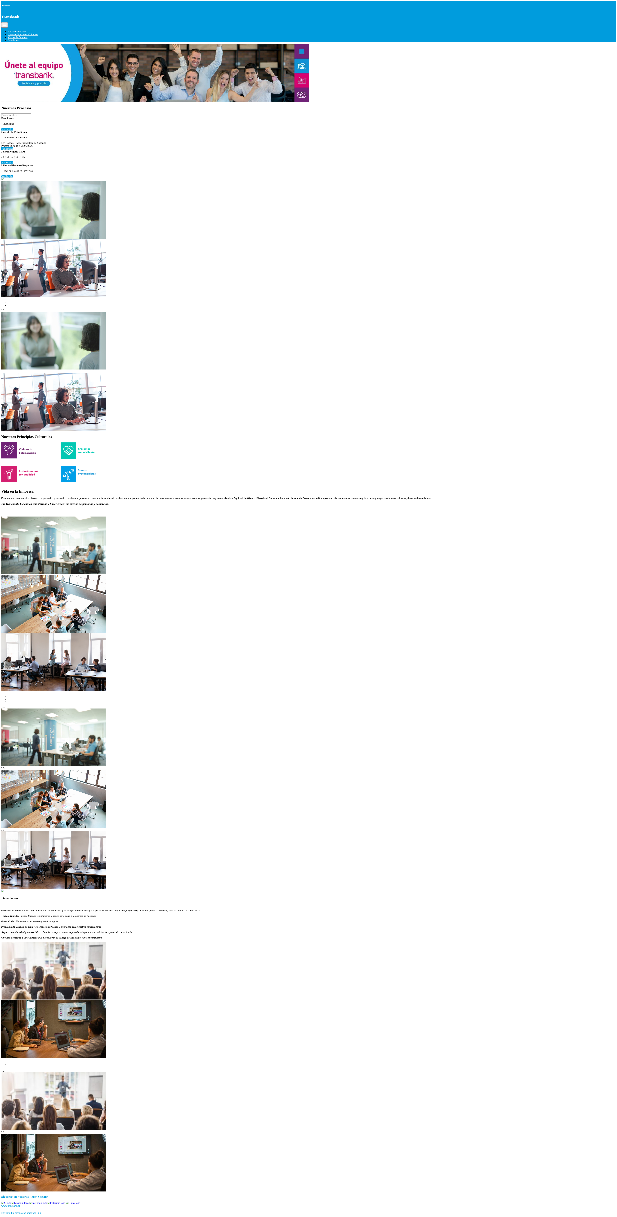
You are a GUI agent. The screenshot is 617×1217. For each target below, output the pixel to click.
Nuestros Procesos (17, 31)
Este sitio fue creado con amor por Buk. (21, 1213)
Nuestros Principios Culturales (23, 34)
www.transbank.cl (10, 1205)
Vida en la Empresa (17, 37)
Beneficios (13, 40)
